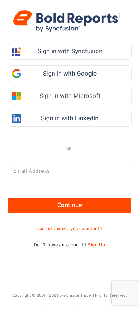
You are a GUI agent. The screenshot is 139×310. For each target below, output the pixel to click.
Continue (69, 205)
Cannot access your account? (69, 229)
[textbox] (70, 171)
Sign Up (96, 245)
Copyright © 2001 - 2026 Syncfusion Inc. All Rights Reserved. (69, 295)
